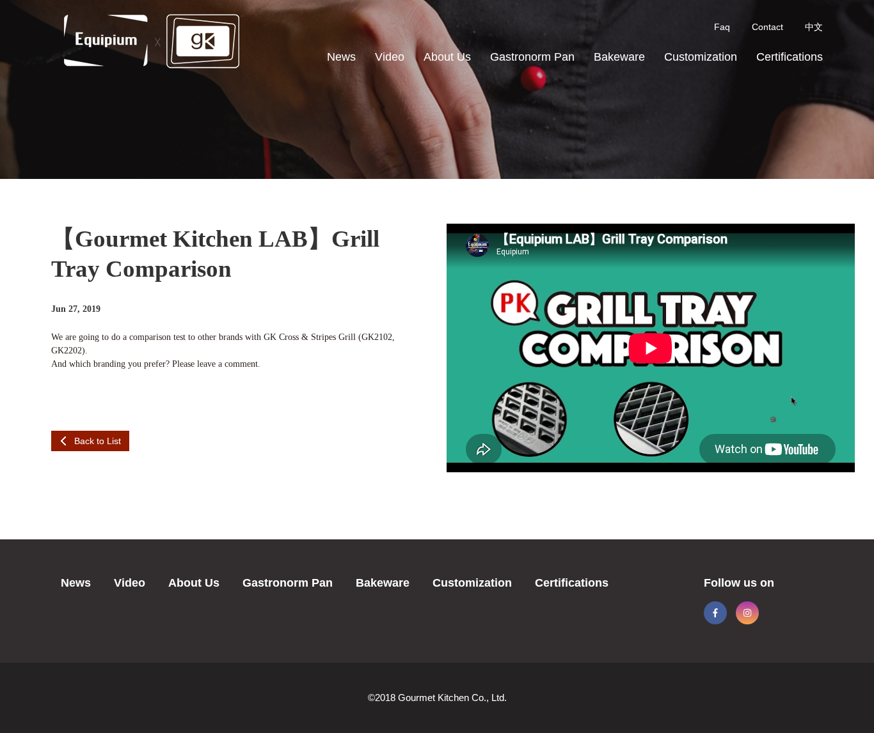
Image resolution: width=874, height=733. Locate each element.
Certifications (789, 56)
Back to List (97, 441)
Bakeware (619, 56)
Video (389, 56)
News (341, 56)
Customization (700, 56)
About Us (447, 56)
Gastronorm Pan (532, 56)
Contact (767, 27)
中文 (814, 27)
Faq (722, 27)
